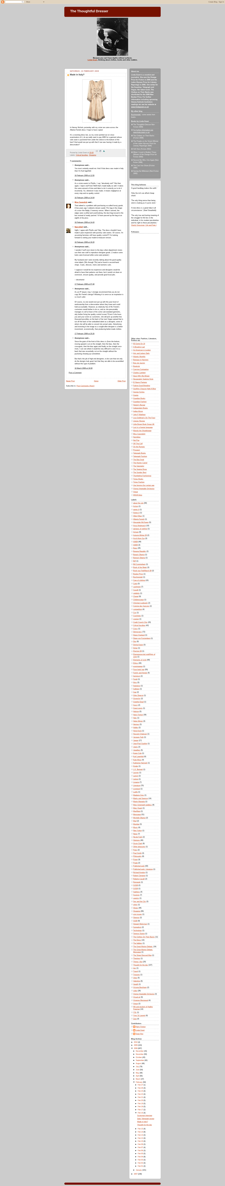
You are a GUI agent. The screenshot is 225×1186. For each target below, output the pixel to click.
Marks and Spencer (140, 798)
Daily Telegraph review (145, 1119)
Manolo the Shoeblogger (142, 431)
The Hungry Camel (140, 463)
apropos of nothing (140, 529)
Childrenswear (138, 600)
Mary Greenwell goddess (142, 805)
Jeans (135, 747)
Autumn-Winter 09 (140, 535)
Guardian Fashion (139, 402)
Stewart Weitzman (140, 924)
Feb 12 (140, 1138)
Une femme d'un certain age (143, 485)
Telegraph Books (139, 453)
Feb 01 (140, 1166)
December (140, 1051)
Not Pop (136, 440)
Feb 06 (140, 1151)
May (138, 1073)
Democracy (137, 632)
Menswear (137, 814)
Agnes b (136, 513)
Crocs (135, 629)
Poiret (135, 860)
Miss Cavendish (81, 202)
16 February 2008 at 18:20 (84, 242)
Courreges (137, 616)
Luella (135, 792)
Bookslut (136, 366)
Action (135, 506)
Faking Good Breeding (141, 386)
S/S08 (135, 885)
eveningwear (138, 666)
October (139, 1057)
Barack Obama (139, 555)
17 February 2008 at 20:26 (84, 334)
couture (136, 619)
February (139, 1082)
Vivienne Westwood (140, 1000)
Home (96, 381)
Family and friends (140, 673)
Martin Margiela (139, 802)
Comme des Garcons (141, 606)
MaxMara (136, 811)
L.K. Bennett (138, 769)
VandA (135, 984)
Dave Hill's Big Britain (141, 376)
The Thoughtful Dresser (89, 11)
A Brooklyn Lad (139, 347)
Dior (134, 641)
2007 (136, 1174)
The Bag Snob (138, 460)
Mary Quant (137, 808)
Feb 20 (140, 1100)
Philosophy (137, 856)
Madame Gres (138, 795)
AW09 (135, 545)
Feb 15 (140, 1129)
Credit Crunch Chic (140, 622)
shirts (135, 905)
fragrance (136, 686)
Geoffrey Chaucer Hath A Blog (144, 389)
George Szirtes (139, 392)
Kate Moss (137, 760)
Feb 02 (140, 1163)
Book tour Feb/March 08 (142, 571)
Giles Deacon (138, 695)
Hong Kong (137, 731)
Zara (135, 1019)
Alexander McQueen (141, 522)
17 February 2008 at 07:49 (84, 284)
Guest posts (137, 708)
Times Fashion (138, 482)
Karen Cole (137, 753)
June (138, 1070)
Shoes (135, 908)
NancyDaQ (79, 227)
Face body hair (138, 670)
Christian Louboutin (140, 603)
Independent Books (140, 408)
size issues (137, 914)
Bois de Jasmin (139, 363)
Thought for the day (140, 965)
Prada (135, 863)
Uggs (135, 978)
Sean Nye (139, 1034)
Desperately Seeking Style (143, 379)
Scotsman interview (144, 1116)
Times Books (138, 479)
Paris (135, 850)
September (140, 1060)
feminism (136, 676)
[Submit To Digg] (96, 153)
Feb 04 (140, 1157)
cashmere (137, 587)
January (139, 1170)
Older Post (122, 381)
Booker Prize (138, 574)
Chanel (135, 596)
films (135, 682)
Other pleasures (139, 847)
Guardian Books (139, 398)
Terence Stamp (139, 934)
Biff (134, 561)
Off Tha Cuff (138, 444)
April (138, 1076)
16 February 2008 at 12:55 (84, 175)
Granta (135, 395)
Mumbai (136, 824)
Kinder (135, 766)
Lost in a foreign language (143, 427)
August (139, 1063)
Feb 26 (140, 1088)
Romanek (136, 882)
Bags (135, 548)
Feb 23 (140, 1091)
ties (134, 968)
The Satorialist (138, 466)
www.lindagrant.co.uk (140, 107)
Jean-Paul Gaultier (140, 744)
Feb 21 (140, 1097)
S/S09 (135, 889)
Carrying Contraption (141, 369)
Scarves (136, 895)
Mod (134, 821)
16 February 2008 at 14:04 (84, 198)
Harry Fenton (138, 715)
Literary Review (139, 421)
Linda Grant (92, 60)
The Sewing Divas (140, 469)
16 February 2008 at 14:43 (84, 222)
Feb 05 (140, 1154)
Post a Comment (75, 373)
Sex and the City (139, 901)
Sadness (136, 892)
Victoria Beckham (140, 987)
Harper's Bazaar (139, 405)
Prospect (136, 450)
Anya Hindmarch (139, 526)
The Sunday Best (139, 472)
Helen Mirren (138, 721)
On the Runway (139, 447)
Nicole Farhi (137, 837)
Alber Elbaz (137, 516)
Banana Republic (139, 551)
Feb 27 (140, 1085)
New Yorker (137, 831)
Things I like (137, 962)
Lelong (135, 779)
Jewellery (136, 750)
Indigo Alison (138, 411)
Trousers (136, 975)
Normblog (136, 437)
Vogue (135, 492)
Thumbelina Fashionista (142, 476)
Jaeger (135, 740)
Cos (134, 613)
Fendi (135, 679)
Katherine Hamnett (140, 763)
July (137, 1067)
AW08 (135, 542)
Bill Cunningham (139, 564)
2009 (136, 1045)
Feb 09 (140, 1144)
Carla (135, 584)
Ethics (135, 663)
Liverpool (136, 789)
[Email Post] (94, 153)
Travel (135, 971)
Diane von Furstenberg (141, 638)
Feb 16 (140, 1113)
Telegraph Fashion (140, 456)
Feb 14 (140, 1132)
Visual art (136, 997)
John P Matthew (139, 415)
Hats (135, 718)
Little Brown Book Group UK (143, 424)
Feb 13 (140, 1135)
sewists (136, 898)
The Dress (137, 940)
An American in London (142, 350)
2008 (136, 1048)
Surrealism (137, 927)
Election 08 (137, 651)
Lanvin (135, 776)
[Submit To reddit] (100, 153)
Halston (136, 711)
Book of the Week (140, 567)
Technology (137, 930)
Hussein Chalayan (140, 734)
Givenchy (136, 699)
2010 (136, 1042)
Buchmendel (136, 115)
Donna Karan (138, 645)
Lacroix (136, 773)
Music (135, 827)
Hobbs (135, 727)
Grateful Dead (138, 702)
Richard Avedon (139, 872)
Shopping (92, 155)
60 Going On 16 (139, 344)
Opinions (136, 840)
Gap (134, 692)
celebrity (136, 593)
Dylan (135, 648)
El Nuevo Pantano (140, 382)
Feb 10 (140, 1141)
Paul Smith (137, 853)
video (135, 991)
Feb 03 (140, 1160)
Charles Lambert (139, 373)
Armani (136, 532)
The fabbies (137, 943)
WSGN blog (137, 495)
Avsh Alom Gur (139, 538)
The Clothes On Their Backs (144, 937)
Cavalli (135, 590)
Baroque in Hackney (140, 360)
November (140, 1054)
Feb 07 (140, 1147)
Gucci (135, 705)
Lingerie (136, 782)
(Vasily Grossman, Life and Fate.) (144, 225)
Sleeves (136, 918)
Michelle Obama (139, 818)
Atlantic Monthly (139, 357)
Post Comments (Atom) (85, 386)
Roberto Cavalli (139, 879)
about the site (138, 503)
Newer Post (70, 381)
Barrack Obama (139, 558)
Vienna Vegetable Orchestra (143, 489)
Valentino (136, 981)
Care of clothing (139, 580)
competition (137, 609)
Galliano (136, 689)
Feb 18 (140, 1107)
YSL (134, 1012)
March (138, 1079)
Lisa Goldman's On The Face (144, 418)
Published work (139, 866)
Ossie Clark (137, 843)
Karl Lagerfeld (138, 756)
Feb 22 (140, 1094)
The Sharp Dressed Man (142, 955)
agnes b (136, 510)
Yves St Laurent (139, 1015)
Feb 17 (140, 1110)
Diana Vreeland (139, 635)
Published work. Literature (143, 869)
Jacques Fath (138, 737)
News (135, 834)
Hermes (136, 724)
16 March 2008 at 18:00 (83, 368)
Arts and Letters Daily (141, 353)
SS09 (135, 921)
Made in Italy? (77, 74)
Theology (136, 958)
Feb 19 (140, 1104)
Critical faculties (82, 155)
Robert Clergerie (139, 876)
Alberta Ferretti (138, 519)
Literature (136, 785)
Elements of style (139, 660)
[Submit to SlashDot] (103, 153)
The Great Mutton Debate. (143, 947)
